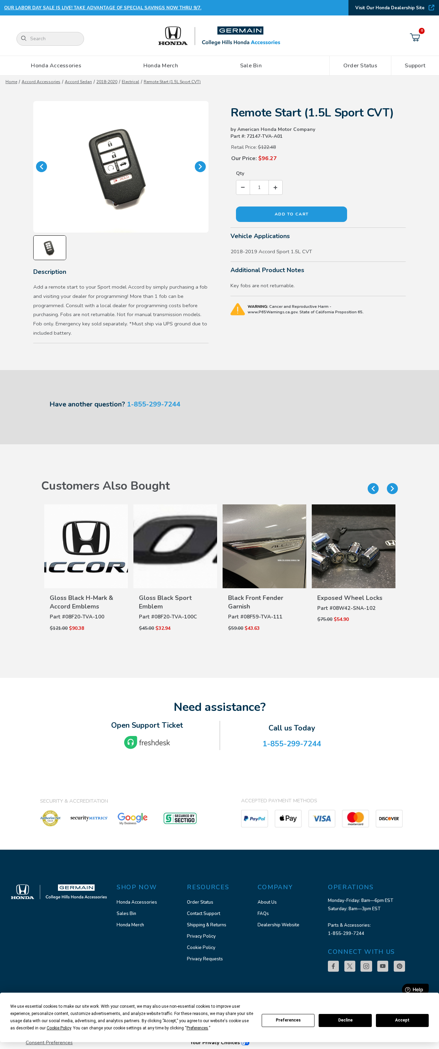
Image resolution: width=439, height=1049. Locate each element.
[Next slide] (392, 488)
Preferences (288, 1020)
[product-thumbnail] (86, 546)
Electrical (130, 82)
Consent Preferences (49, 1042)
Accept (402, 1020)
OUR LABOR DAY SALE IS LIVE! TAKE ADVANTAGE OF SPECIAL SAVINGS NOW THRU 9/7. (102, 8)
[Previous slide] (373, 488)
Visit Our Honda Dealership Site (390, 8)
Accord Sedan (78, 82)
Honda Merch (130, 925)
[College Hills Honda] (219, 36)
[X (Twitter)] (349, 966)
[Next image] (200, 166)
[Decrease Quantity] (243, 187)
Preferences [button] (197, 1028)
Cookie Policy (201, 948)
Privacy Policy (201, 936)
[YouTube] (382, 966)
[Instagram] (366, 966)
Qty (240, 173)
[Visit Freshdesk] (147, 742)
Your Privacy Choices (215, 1042)
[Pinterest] (399, 966)
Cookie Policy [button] (59, 1028)
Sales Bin (126, 914)
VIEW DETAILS (86, 596)
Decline (345, 1020)
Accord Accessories (41, 82)
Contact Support (203, 914)
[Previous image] (41, 166)
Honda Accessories (137, 902)
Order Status (200, 902)
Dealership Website (278, 925)
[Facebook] (333, 966)
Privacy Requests (205, 959)
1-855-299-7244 (153, 404)
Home (11, 82)
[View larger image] (121, 167)
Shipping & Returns (206, 925)
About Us (267, 902)
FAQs (263, 914)
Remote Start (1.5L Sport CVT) (172, 82)
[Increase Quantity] (275, 187)
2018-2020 (106, 82)
